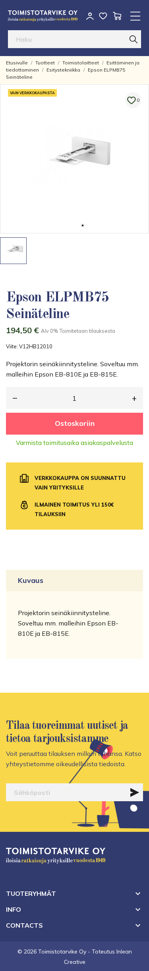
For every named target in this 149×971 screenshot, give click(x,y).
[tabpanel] (74, 159)
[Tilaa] (134, 792)
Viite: (12, 346)
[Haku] (133, 39)
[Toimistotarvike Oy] (42, 15)
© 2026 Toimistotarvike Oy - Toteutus (66, 951)
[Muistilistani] (103, 16)
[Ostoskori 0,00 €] (117, 16)
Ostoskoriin (75, 423)
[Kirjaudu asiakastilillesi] (90, 16)
